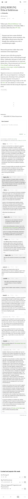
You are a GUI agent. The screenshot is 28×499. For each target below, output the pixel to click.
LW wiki (17, 28)
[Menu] (2, 2)
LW (6, 2)
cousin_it (5, 267)
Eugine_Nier (6, 177)
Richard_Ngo (6, 488)
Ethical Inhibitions (13, 24)
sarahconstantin (6, 482)
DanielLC (5, 295)
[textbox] (13, 126)
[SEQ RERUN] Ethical (9, 9)
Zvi (3, 477)
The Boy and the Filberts (17, 408)
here (4, 83)
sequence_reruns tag (6, 67)
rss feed (16, 67)
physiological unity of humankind (10, 227)
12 (9, 18)
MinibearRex (5, 13)
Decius (4, 144)
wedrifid (5, 278)
